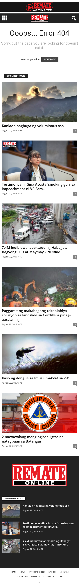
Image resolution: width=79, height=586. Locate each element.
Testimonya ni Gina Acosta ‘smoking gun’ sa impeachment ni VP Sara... (38, 186)
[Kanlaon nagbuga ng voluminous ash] (39, 102)
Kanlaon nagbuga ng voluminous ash (33, 125)
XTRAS (60, 576)
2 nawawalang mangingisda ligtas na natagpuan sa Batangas (33, 439)
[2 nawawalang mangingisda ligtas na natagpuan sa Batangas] (39, 413)
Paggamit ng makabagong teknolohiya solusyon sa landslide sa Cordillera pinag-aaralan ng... (36, 315)
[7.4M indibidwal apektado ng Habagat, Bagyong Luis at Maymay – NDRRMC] (39, 223)
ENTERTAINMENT (37, 572)
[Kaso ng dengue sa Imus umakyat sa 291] (39, 354)
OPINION (35, 576)
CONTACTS (49, 576)
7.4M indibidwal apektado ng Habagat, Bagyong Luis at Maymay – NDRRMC (34, 249)
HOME (13, 572)
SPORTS (52, 572)
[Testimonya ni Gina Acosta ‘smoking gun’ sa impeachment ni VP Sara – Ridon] (39, 161)
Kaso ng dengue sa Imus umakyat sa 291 (36, 378)
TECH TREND (22, 576)
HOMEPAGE (50, 59)
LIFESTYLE (64, 572)
